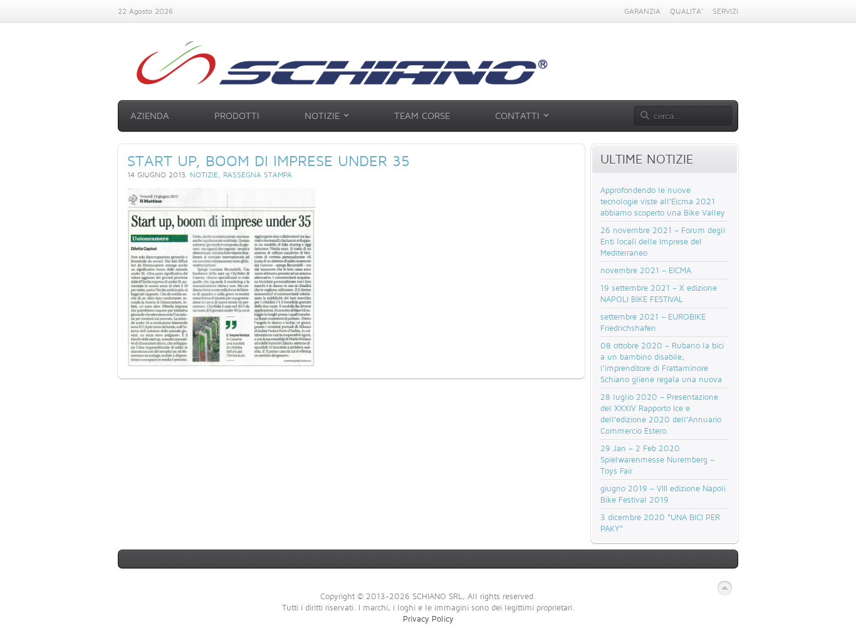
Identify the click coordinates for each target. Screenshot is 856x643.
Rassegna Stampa (257, 174)
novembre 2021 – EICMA (645, 270)
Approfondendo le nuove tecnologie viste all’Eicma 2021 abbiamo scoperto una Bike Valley (662, 201)
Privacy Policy (428, 619)
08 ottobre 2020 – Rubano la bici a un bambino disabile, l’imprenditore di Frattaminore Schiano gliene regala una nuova (662, 362)
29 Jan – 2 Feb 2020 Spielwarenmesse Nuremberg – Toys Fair (657, 459)
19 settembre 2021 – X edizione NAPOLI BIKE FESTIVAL (658, 293)
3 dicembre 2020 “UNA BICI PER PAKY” (660, 522)
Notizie (204, 174)
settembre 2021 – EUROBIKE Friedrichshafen (653, 322)
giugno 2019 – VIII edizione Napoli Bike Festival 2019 (663, 493)
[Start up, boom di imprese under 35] (221, 363)
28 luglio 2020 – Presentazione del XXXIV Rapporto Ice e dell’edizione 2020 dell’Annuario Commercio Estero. (660, 414)
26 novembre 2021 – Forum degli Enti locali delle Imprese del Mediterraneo (662, 241)
